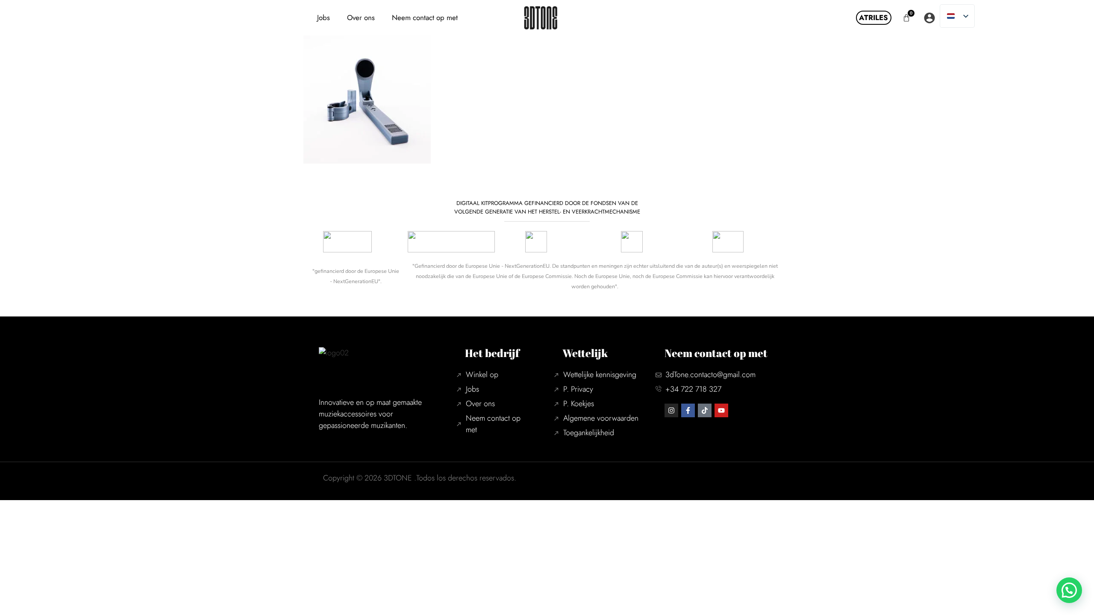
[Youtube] (721, 410)
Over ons (361, 17)
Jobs (323, 17)
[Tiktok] (705, 410)
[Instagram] (671, 410)
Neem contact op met (425, 17)
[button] (1069, 590)
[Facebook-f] (688, 410)
